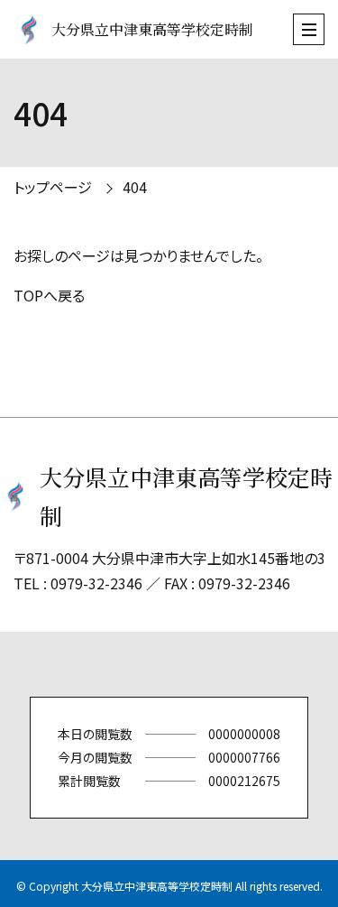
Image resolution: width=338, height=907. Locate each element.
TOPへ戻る (49, 295)
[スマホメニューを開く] (309, 29)
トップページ (53, 187)
